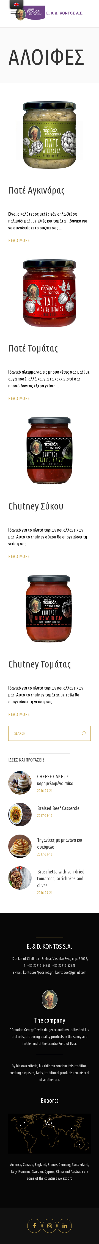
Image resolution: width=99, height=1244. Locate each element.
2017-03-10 (45, 815)
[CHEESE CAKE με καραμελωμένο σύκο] (20, 783)
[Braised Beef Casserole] (20, 814)
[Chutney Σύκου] (49, 451)
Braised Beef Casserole (58, 808)
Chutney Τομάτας (39, 663)
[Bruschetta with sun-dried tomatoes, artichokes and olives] (20, 878)
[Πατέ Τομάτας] (49, 293)
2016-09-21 (45, 791)
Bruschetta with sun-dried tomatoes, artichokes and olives (60, 878)
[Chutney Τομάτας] (49, 609)
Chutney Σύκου (36, 505)
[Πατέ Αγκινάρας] (49, 135)
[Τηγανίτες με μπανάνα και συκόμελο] (20, 846)
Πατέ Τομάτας (33, 347)
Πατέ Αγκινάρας (36, 189)
